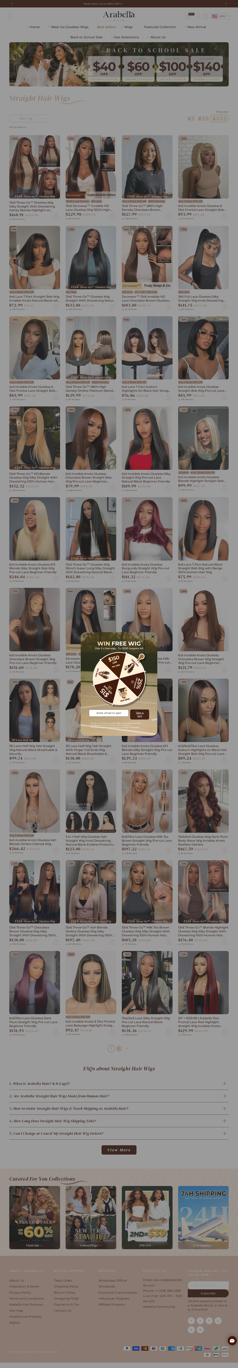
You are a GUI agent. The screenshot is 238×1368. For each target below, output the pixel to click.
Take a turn (140, 714)
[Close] (152, 636)
